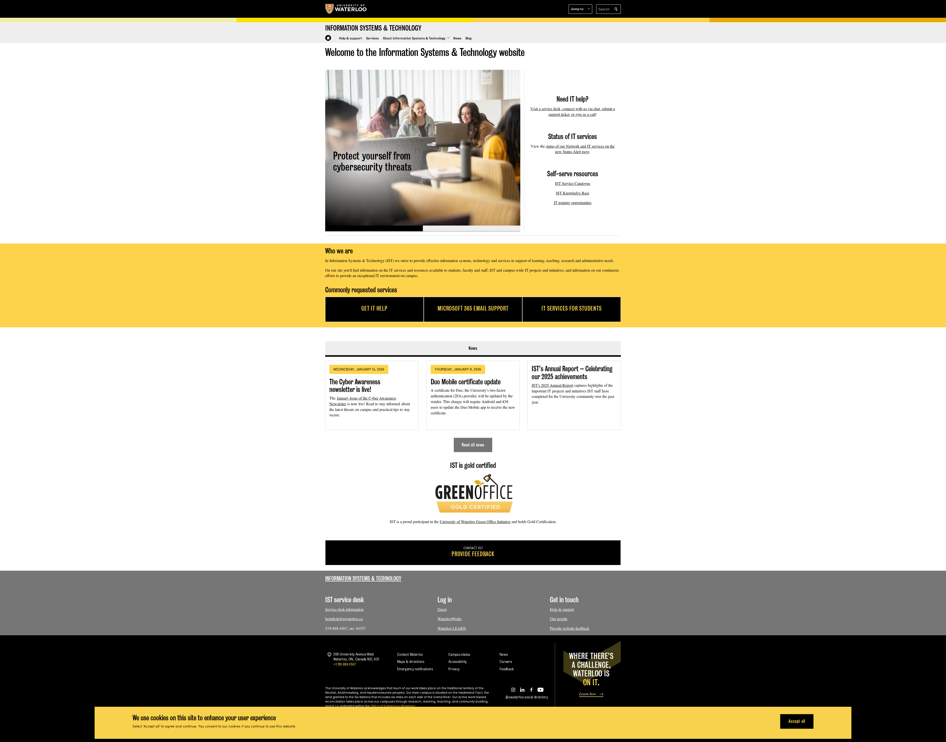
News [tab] (473, 348)
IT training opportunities (572, 202)
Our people (558, 618)
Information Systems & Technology (363, 578)
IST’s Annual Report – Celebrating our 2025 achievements (572, 372)
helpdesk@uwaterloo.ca (344, 618)
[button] (580, 9)
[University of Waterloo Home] (346, 9)
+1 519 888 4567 (344, 664)
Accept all (797, 721)
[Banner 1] (374, 228)
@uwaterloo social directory (527, 697)
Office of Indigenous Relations (393, 706)
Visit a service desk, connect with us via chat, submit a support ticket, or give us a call (572, 111)
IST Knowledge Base (572, 192)
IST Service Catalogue (572, 183)
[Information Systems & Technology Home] (328, 38)
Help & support (562, 609)
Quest (442, 609)
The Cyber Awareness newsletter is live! (354, 385)
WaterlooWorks (450, 618)
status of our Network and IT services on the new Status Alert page (580, 148)
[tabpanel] (473, 404)
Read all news (473, 444)
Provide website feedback (569, 628)
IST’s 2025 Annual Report (552, 385)
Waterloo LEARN (452, 628)
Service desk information (344, 609)
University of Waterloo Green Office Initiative (475, 521)
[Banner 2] (471, 228)
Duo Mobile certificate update (466, 381)
